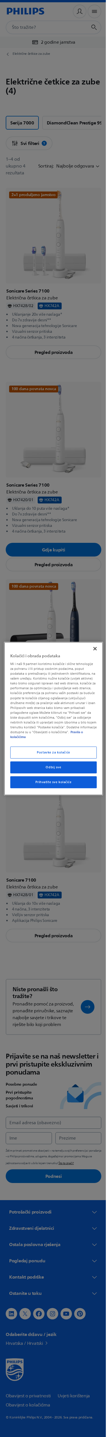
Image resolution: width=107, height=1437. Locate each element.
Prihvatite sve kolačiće (51, 782)
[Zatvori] (92, 648)
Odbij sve (51, 767)
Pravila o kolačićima (42, 737)
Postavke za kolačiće (51, 752)
